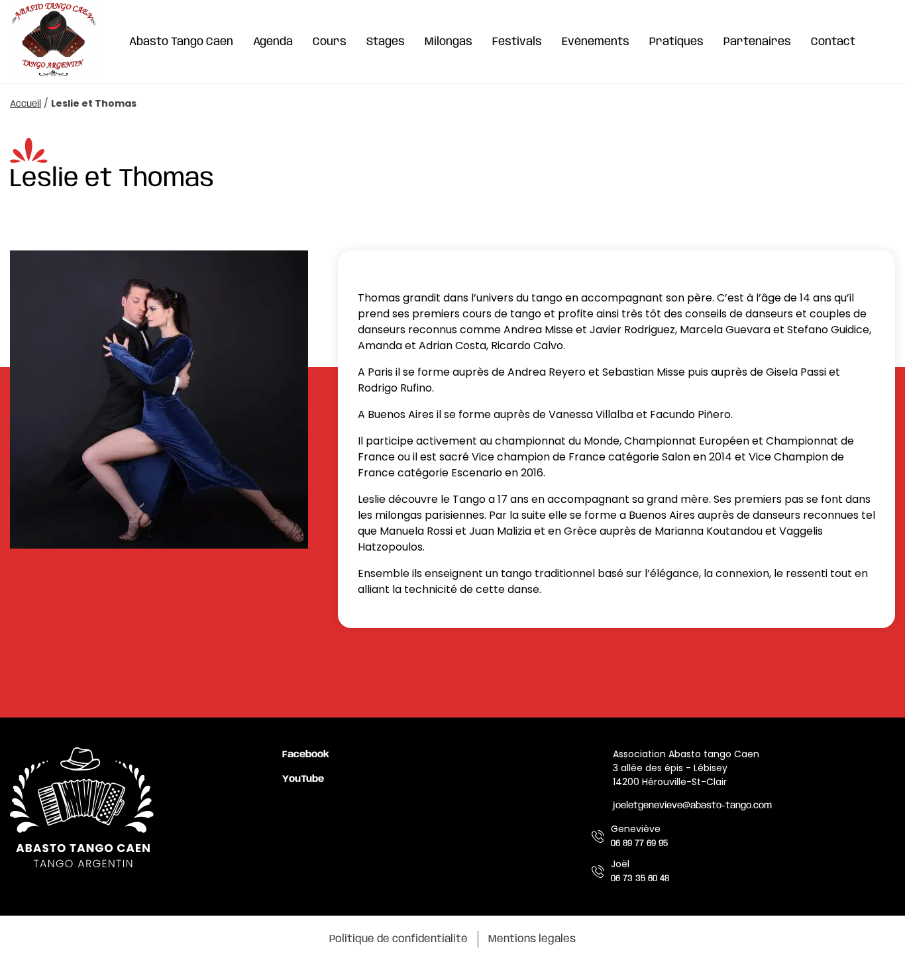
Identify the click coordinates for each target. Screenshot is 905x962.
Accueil (25, 104)
